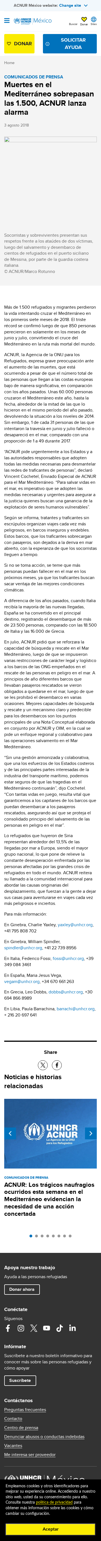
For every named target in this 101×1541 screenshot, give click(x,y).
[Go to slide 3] (43, 1237)
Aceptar (51, 1529)
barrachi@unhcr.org (76, 1009)
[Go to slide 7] (66, 1237)
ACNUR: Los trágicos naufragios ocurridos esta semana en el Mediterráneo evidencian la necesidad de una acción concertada (49, 1199)
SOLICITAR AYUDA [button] (73, 43)
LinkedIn (72, 1328)
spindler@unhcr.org (23, 948)
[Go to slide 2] (38, 1237)
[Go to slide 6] (60, 1237)
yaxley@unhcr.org (75, 924)
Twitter (33, 1328)
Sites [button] (94, 24)
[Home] (33, 21)
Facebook (8, 1328)
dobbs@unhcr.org (66, 992)
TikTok (59, 1328)
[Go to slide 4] (49, 1237)
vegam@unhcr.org (22, 981)
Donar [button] (84, 24)
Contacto (13, 1419)
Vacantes (13, 1446)
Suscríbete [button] (20, 1380)
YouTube (46, 1328)
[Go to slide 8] (71, 1237)
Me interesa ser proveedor (30, 1455)
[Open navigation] (7, 21)
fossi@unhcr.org (68, 958)
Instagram (20, 1328)
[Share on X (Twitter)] (43, 1065)
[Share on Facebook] (57, 1065)
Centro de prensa (21, 1428)
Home (9, 62)
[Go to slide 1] (32, 1237)
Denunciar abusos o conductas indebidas (44, 1437)
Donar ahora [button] (22, 1289)
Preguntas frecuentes (25, 1410)
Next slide (91, 1133)
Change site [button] (70, 5)
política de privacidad (54, 1502)
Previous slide (10, 1133)
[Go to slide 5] (55, 1237)
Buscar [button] (73, 24)
